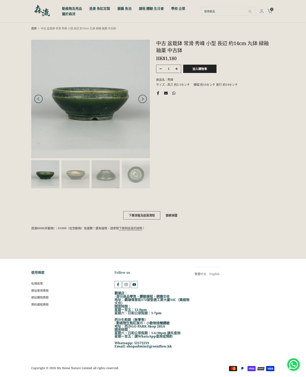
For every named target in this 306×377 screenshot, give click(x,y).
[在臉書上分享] (158, 93)
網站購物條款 (40, 297)
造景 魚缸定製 (99, 8)
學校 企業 (178, 8)
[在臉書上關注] (118, 284)
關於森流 (68, 14)
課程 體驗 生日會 (151, 8)
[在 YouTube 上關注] (134, 284)
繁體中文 (200, 274)
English (214, 274)
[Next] (142, 99)
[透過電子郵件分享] (166, 93)
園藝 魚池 (124, 8)
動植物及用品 (72, 8)
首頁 (34, 28)
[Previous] (38, 99)
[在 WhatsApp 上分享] (174, 93)
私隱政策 (37, 283)
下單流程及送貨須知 (142, 215)
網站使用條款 (40, 290)
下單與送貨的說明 (130, 228)
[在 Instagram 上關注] (126, 284)
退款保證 (171, 215)
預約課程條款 (40, 304)
